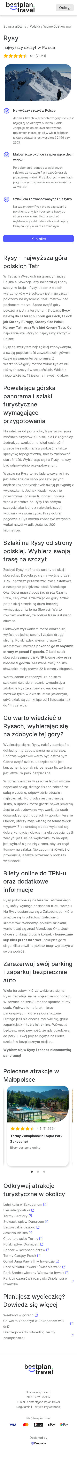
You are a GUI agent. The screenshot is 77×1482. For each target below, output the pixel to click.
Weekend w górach (18, 1315)
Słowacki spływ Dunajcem (23, 1222)
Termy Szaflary (15, 1216)
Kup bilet (38, 239)
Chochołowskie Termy (20, 1239)
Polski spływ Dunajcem (21, 1244)
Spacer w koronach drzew (24, 1250)
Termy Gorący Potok (19, 1256)
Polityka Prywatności (47, 1407)
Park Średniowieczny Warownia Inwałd (33, 1273)
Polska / (36, 26)
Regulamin (23, 1407)
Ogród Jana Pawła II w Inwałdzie (29, 1261)
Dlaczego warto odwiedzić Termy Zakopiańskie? (29, 1335)
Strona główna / (16, 26)
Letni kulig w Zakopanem (22, 1204)
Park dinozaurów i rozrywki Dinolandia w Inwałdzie (35, 1281)
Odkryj (64, 7)
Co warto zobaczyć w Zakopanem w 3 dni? (33, 1324)
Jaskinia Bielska (15, 1233)
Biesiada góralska (16, 1210)
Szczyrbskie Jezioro (19, 1227)
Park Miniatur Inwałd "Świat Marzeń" (32, 1267)
